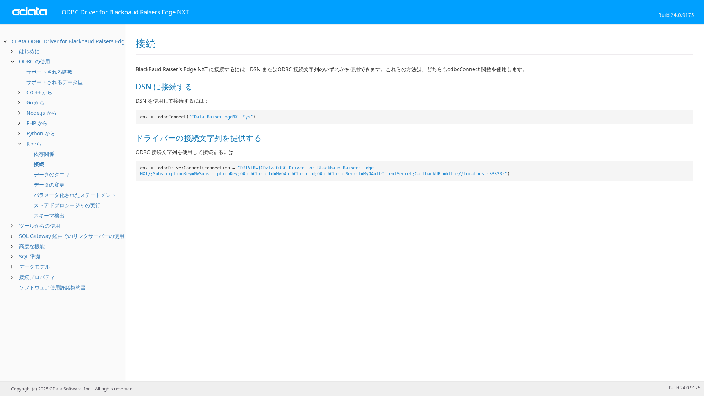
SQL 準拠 (29, 256)
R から (33, 143)
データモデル (34, 266)
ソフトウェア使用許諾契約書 (52, 287)
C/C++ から (39, 92)
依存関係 (44, 153)
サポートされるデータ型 (54, 81)
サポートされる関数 (49, 71)
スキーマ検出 (49, 215)
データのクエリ (52, 174)
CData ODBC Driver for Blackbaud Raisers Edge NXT (75, 41)
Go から (35, 102)
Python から (40, 133)
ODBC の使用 (34, 61)
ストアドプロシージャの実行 (67, 205)
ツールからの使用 (39, 225)
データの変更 (49, 184)
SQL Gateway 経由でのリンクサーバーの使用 (71, 235)
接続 (39, 164)
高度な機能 (32, 246)
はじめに (29, 51)
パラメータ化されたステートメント (75, 194)
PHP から (37, 123)
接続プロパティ (37, 277)
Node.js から (41, 112)
